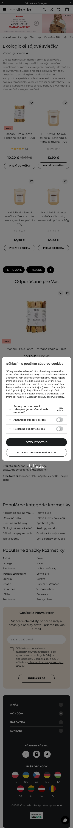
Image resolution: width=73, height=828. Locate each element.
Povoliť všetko (36, 442)
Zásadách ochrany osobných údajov (45, 397)
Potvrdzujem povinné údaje (36, 452)
